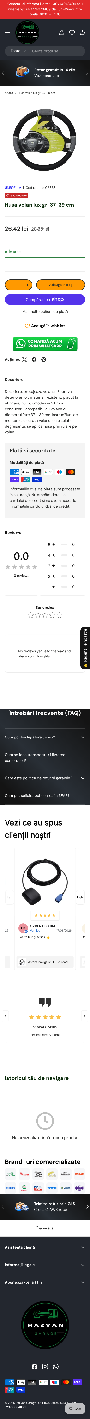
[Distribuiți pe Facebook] (34, 359)
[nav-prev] (9, 897)
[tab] (14, 379)
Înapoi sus (45, 1228)
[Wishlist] (72, 32)
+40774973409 (63, 4)
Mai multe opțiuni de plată (45, 311)
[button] (82, 32)
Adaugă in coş (60, 285)
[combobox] (45, 51)
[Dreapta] (84, 1016)
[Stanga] (5, 1016)
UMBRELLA (13, 187)
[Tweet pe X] (24, 359)
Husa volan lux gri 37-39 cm (36, 93)
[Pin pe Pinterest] (43, 359)
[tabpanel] (45, 412)
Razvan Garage (26, 1403)
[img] (21, 567)
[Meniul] (7, 32)
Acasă (9, 93)
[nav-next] (80, 897)
